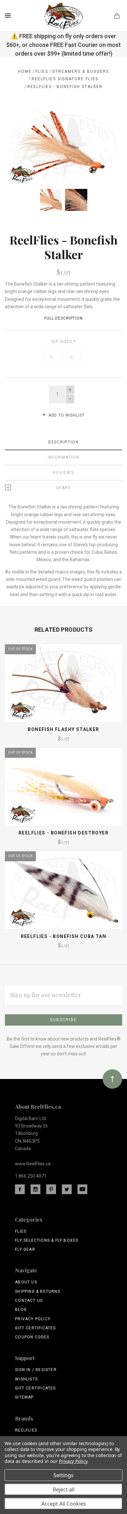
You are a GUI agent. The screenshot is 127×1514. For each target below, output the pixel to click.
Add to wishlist (65, 415)
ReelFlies (26, 1430)
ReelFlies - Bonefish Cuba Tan (63, 936)
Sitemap (24, 1397)
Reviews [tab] (63, 472)
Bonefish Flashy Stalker (63, 729)
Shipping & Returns (37, 1291)
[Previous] (17, 120)
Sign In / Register (36, 1369)
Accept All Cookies (63, 1503)
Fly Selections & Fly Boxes (46, 1240)
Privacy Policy (32, 1319)
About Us (26, 1282)
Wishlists (26, 1379)
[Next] (110, 120)
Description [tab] (63, 442)
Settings (63, 1475)
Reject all (64, 1489)
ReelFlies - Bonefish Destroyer (63, 832)
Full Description (63, 318)
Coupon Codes (32, 1337)
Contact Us (29, 1300)
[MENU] (9, 15)
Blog (21, 1309)
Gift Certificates (35, 1328)
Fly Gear (25, 1249)
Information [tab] (63, 457)
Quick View (63, 686)
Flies (20, 1231)
